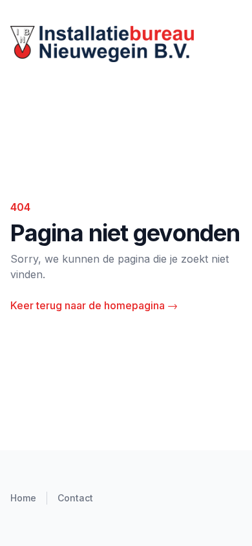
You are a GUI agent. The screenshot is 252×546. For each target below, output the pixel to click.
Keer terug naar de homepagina (94, 305)
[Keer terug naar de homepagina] (126, 44)
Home (23, 497)
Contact (75, 497)
